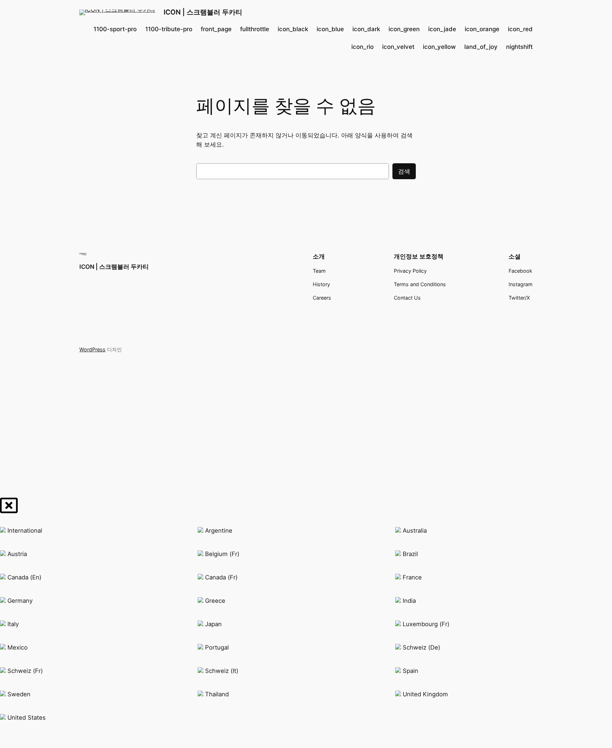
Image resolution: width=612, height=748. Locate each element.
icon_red (520, 29)
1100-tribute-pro (168, 29)
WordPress (92, 349)
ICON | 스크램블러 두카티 (203, 12)
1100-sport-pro (115, 29)
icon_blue (330, 29)
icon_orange (482, 29)
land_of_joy (481, 46)
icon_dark (366, 29)
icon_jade (442, 29)
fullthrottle (254, 29)
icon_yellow (439, 46)
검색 (404, 171)
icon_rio (362, 46)
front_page (216, 29)
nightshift (519, 46)
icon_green (404, 29)
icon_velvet (398, 46)
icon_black (293, 29)
